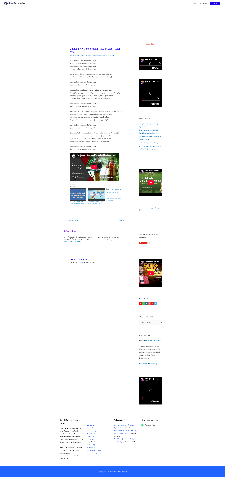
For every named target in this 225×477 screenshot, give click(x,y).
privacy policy (91, 431)
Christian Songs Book (94, 450)
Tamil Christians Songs (199, 3)
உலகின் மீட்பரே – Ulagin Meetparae (150, 143)
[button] (215, 3)
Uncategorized (74, 55)
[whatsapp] (143, 303)
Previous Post (72, 220)
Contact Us (90, 428)
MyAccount (90, 439)
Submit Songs (91, 445)
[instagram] (149, 303)
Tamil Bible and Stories (153, 340)
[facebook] (146, 303)
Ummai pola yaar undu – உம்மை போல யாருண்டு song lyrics (96, 202)
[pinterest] (152, 303)
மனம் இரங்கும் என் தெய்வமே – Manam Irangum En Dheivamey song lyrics (78, 238)
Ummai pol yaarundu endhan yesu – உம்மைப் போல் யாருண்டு (77, 202)
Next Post (122, 220)
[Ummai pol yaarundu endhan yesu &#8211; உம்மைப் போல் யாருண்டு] (78, 194)
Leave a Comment (85, 55)
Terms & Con (91, 433)
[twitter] (156, 303)
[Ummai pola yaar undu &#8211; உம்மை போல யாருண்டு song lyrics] (96, 194)
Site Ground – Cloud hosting (148, 364)
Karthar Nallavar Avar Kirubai (109, 237)
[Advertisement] (112, 19)
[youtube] (140, 303)
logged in (81, 262)
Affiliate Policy (91, 447)
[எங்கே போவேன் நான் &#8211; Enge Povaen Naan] (114, 193)
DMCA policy (91, 436)
